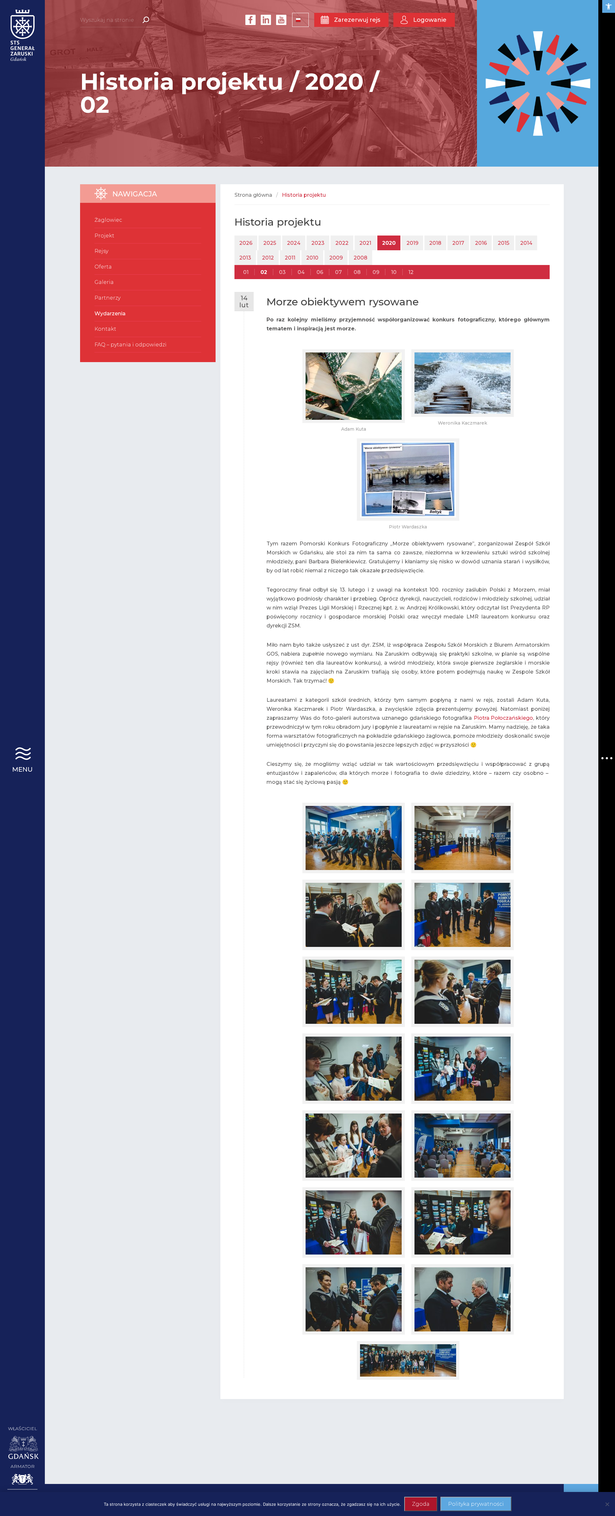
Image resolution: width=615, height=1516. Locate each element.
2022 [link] (341, 243)
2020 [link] (389, 243)
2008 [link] (360, 258)
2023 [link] (317, 243)
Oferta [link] (103, 267)
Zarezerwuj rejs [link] (357, 19)
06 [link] (319, 272)
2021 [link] (365, 243)
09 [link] (376, 272)
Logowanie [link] (430, 19)
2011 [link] (290, 258)
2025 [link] (269, 243)
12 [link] (411, 272)
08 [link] (357, 272)
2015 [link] (503, 243)
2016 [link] (481, 243)
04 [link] (301, 272)
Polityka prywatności (476, 1504)
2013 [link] (245, 258)
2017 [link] (458, 243)
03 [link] (282, 272)
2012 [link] (268, 258)
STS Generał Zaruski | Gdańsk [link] (22, 35)
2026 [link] (245, 243)
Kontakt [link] (105, 329)
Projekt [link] (104, 236)
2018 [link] (435, 243)
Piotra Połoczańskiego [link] (503, 718)
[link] (608, 6)
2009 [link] (336, 258)
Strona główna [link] (253, 195)
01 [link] (246, 272)
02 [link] (263, 272)
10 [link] (394, 272)
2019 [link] (412, 243)
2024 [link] (293, 243)
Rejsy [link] (101, 251)
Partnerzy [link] (107, 298)
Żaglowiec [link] (108, 220)
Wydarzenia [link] (110, 314)
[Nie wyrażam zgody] (607, 1504)
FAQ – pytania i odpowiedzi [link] (130, 345)
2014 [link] (526, 243)
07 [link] (338, 272)
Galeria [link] (104, 282)
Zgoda (421, 1504)
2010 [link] (312, 258)
